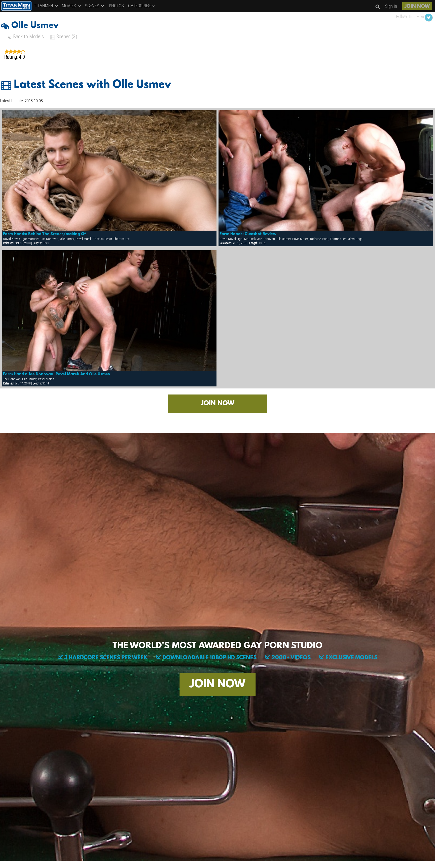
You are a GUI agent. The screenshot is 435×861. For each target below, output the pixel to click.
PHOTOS (116, 5)
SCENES (92, 5)
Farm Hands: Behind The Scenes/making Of (44, 234)
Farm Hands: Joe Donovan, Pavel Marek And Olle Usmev (56, 374)
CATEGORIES (140, 5)
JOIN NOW (417, 6)
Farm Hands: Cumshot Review (248, 234)
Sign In (391, 6)
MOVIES (69, 5)
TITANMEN (44, 5)
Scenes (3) (66, 36)
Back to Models (28, 36)
